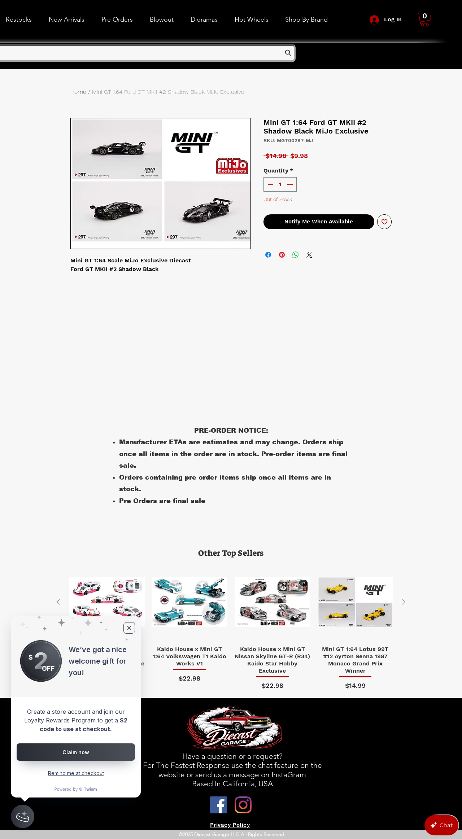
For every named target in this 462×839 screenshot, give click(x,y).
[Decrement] (270, 184)
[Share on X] (309, 254)
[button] (251, 19)
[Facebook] (218, 804)
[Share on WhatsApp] (295, 254)
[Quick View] (107, 602)
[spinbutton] (280, 184)
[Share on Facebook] (268, 254)
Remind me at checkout (76, 773)
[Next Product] (403, 602)
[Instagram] (243, 804)
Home (78, 91)
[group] (231, 627)
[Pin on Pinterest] (282, 254)
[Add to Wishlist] (384, 221)
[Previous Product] (58, 602)
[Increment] (291, 184)
